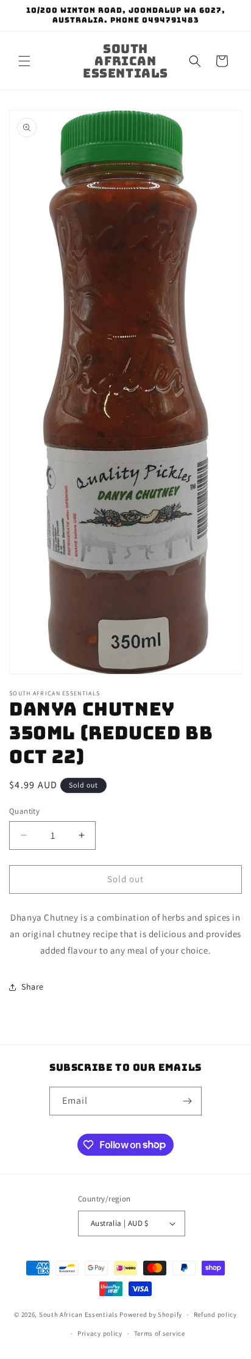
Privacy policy (99, 1333)
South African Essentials (78, 1314)
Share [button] (32, 986)
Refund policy (215, 1314)
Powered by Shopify (150, 1314)
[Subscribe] (187, 1101)
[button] (24, 61)
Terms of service (159, 1333)
